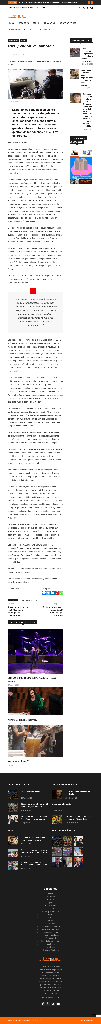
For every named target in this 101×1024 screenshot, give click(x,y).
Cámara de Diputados (50, 926)
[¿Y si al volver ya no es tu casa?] (67, 856)
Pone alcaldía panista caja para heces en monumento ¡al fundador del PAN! (48, 2)
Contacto (44, 8)
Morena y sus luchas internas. (22, 720)
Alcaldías (50, 944)
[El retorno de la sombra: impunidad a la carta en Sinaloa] (78, 866)
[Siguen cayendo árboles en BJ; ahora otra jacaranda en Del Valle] (13, 807)
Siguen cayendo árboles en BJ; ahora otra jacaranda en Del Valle (34, 806)
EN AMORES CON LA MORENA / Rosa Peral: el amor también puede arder (34, 818)
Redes (50, 914)
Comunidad (14, 29)
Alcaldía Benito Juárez (50, 941)
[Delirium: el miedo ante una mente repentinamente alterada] (13, 841)
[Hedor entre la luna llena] (13, 795)
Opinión (36, 23)
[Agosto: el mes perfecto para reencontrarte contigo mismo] (13, 853)
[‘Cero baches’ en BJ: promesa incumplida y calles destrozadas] (75, 53)
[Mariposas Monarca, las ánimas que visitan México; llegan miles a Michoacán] (57, 820)
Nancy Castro (14, 40)
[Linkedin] (52, 593)
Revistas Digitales (46, 29)
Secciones (24, 23)
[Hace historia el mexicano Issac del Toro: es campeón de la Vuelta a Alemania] (78, 856)
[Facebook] (44, 593)
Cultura (50, 900)
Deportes (51, 903)
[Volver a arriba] (94, 1015)
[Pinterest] (57, 593)
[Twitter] (48, 593)
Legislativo (49, 23)
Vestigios (28, 29)
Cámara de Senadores (50, 929)
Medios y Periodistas (50, 912)
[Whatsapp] (61, 593)
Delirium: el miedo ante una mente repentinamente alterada (33, 840)
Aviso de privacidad (86, 1021)
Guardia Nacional (26, 600)
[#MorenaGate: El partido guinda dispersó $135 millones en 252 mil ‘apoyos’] (74, 74)
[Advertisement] (85, 206)
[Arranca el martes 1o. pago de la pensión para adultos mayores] (67, 866)
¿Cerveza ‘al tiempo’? (18, 761)
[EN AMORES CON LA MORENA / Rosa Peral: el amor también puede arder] (13, 820)
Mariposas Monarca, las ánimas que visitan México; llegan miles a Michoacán (79, 818)
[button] (89, 2)
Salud (50, 917)
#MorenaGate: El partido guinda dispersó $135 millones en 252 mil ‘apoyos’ (87, 77)
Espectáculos (50, 906)
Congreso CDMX (50, 932)
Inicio (12, 23)
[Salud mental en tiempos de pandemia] (57, 795)
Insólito (50, 909)
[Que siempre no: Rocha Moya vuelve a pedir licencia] (57, 866)
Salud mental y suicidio (62, 804)
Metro (36, 600)
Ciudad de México (68, 23)
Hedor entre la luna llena (31, 792)
